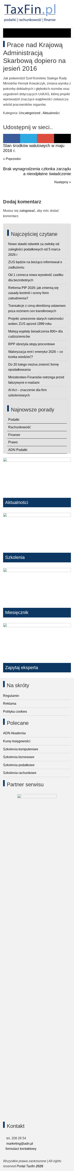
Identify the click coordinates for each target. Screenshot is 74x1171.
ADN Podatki (17, 450)
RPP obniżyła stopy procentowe (31, 344)
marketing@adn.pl (19, 1143)
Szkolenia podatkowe (19, 765)
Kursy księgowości (16, 741)
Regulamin (11, 695)
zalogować (27, 210)
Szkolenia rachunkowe (19, 773)
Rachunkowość (19, 427)
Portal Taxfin (26, 1166)
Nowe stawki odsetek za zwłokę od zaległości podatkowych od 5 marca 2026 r (34, 249)
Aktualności (51, 113)
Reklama (9, 703)
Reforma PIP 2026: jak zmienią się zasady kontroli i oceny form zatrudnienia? (33, 293)
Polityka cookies (15, 711)
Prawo (13, 442)
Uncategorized (29, 113)
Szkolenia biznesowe (18, 757)
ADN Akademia (14, 733)
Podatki (13, 419)
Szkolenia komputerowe (20, 749)
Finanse (14, 435)
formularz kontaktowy (21, 1148)
